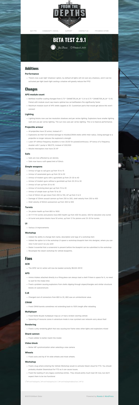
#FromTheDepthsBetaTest (68, 382)
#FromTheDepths (33, 382)
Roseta (99, 396)
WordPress (109, 396)
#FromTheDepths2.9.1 (49, 382)
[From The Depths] (69, 14)
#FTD (81, 382)
